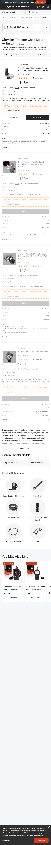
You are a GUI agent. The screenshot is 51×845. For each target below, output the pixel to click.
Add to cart (12, 598)
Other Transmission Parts (8, 17)
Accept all (41, 840)
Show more (24, 448)
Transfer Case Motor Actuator (29, 17)
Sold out (25, 211)
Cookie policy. (38, 835)
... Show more (42, 49)
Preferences (6, 840)
